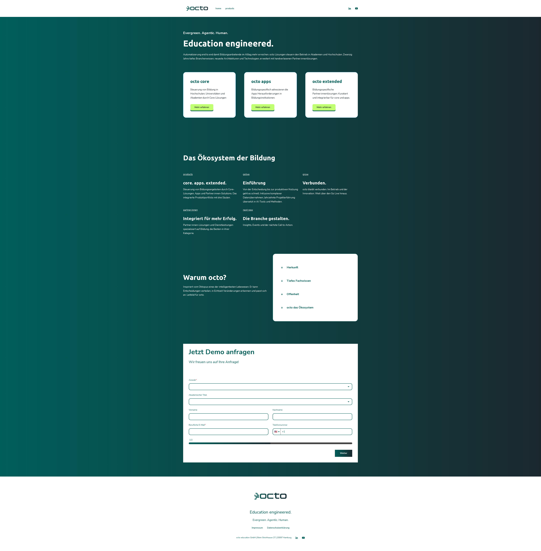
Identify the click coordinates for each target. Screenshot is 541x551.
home (218, 8)
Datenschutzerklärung (278, 527)
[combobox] (270, 386)
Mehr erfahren (202, 107)
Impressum (257, 527)
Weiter (343, 453)
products (229, 8)
